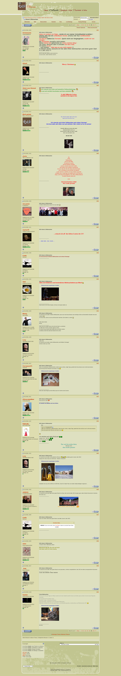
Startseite (25, 1)
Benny (25, 314)
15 (82, 25)
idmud (25, 63)
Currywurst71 (27, 366)
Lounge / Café (40, 17)
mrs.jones (26, 204)
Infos (85, 10)
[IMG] (24, 655)
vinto (24, 544)
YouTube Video (56, 522)
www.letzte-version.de (87, 666)
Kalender (54, 21)
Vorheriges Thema (56, 634)
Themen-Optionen (81, 27)
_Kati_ (25, 568)
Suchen (93, 21)
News (46, 10)
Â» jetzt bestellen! (31, 7)
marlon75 (26, 230)
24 (89, 25)
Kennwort (76, 19)
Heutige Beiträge (82, 21)
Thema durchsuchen (92, 27)
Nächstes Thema (65, 634)
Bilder (70, 10)
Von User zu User (49, 17)
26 (93, 25)
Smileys (24, 653)
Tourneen (77, 10)
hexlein (25, 595)
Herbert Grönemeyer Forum (30, 17)
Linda (24, 255)
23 (87, 25)
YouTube (57, 525)
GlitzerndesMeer (28, 399)
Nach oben (95, 666)
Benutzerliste (43, 21)
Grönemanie (27, 33)
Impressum (31, 1)
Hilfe (35, 21)
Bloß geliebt (27, 114)
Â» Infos (29, 6)
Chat (60, 21)
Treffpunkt (54, 10)
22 (85, 25)
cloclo (25, 156)
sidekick (25, 492)
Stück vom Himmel (29, 88)
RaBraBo (26, 424)
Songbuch (63, 10)
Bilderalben (27, 21)
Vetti (24, 282)
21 (83, 25)
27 (95, 25)
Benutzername (77, 17)
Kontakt (79, 666)
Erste (77, 25)
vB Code (25, 652)
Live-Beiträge (69, 21)
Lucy (24, 340)
